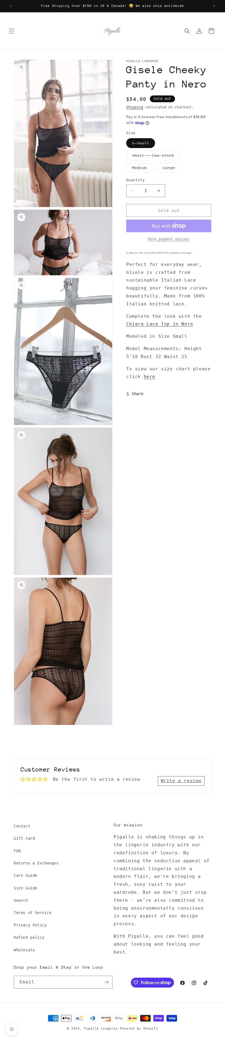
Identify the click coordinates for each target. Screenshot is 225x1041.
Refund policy (29, 937)
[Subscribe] (106, 982)
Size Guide (25, 888)
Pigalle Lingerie (101, 1028)
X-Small (143, 144)
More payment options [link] (168, 239)
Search (21, 900)
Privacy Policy (30, 925)
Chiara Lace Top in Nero (159, 324)
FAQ (17, 851)
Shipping (134, 107)
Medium (142, 169)
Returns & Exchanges (36, 863)
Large (172, 169)
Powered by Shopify (139, 1028)
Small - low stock (156, 156)
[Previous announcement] (11, 6)
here (149, 376)
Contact (22, 826)
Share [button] (138, 394)
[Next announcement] (214, 6)
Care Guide (25, 875)
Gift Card (24, 838)
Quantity (135, 180)
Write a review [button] (181, 780)
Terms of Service (33, 912)
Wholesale (24, 950)
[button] (11, 31)
